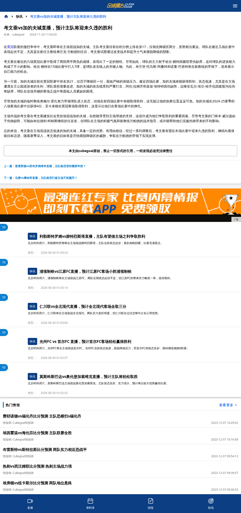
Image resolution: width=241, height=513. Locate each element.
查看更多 (226, 405)
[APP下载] (120, 205)
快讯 (19, 16)
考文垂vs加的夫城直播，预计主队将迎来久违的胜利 (68, 16)
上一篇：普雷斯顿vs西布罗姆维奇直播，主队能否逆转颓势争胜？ (45, 166)
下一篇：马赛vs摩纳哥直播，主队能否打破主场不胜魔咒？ (40, 178)
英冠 (10, 46)
